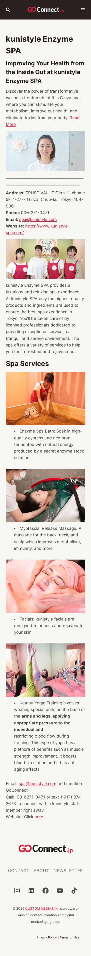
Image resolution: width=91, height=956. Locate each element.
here (38, 816)
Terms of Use (69, 937)
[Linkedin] (31, 890)
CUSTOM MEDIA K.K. (41, 908)
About (41, 870)
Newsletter (68, 870)
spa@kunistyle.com (38, 219)
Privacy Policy (46, 937)
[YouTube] (60, 890)
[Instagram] (17, 890)
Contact (18, 870)
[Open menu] (82, 9)
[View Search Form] (8, 10)
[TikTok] (74, 890)
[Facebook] (45, 890)
